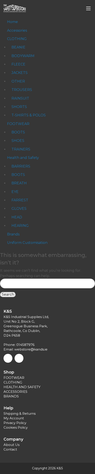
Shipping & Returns (20, 413)
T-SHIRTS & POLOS (28, 115)
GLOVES (19, 208)
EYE (15, 192)
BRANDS (11, 396)
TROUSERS (21, 90)
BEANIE (18, 47)
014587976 (25, 345)
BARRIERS (20, 166)
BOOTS (18, 132)
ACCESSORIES (15, 391)
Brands (13, 234)
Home (12, 22)
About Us (11, 445)
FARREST (19, 200)
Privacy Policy (15, 423)
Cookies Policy (16, 427)
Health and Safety (23, 158)
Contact (10, 449)
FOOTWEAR (18, 124)
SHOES (17, 141)
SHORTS (19, 107)
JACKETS (19, 73)
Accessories (17, 30)
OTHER (18, 81)
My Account (14, 418)
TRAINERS (20, 149)
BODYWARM (22, 56)
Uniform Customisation (27, 243)
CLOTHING (17, 39)
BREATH (19, 183)
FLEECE (18, 64)
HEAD (16, 217)
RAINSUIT (20, 98)
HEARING (20, 226)
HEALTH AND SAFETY (22, 387)
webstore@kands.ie (31, 349)
